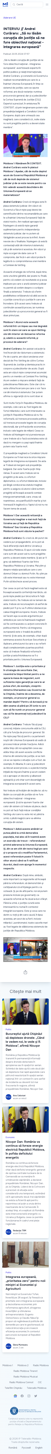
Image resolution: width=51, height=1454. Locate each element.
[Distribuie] (25, 972)
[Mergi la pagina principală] (5, 4)
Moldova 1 (7, 1365)
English (38, 1447)
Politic (8, 1029)
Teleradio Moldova (36, 1387)
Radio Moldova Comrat (21, 1382)
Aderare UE (9, 17)
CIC (40, 1382)
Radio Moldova (41, 1365)
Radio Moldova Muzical (25, 1376)
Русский (26, 1447)
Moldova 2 (22, 1365)
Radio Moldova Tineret (25, 1371)
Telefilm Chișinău (13, 1387)
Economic (10, 1137)
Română (12, 1447)
